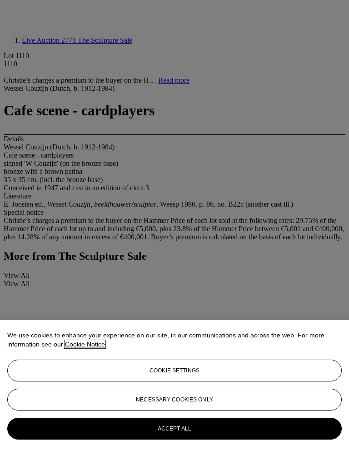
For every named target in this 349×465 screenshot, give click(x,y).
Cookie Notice (85, 344)
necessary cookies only (174, 399)
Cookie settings (174, 370)
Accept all (174, 428)
